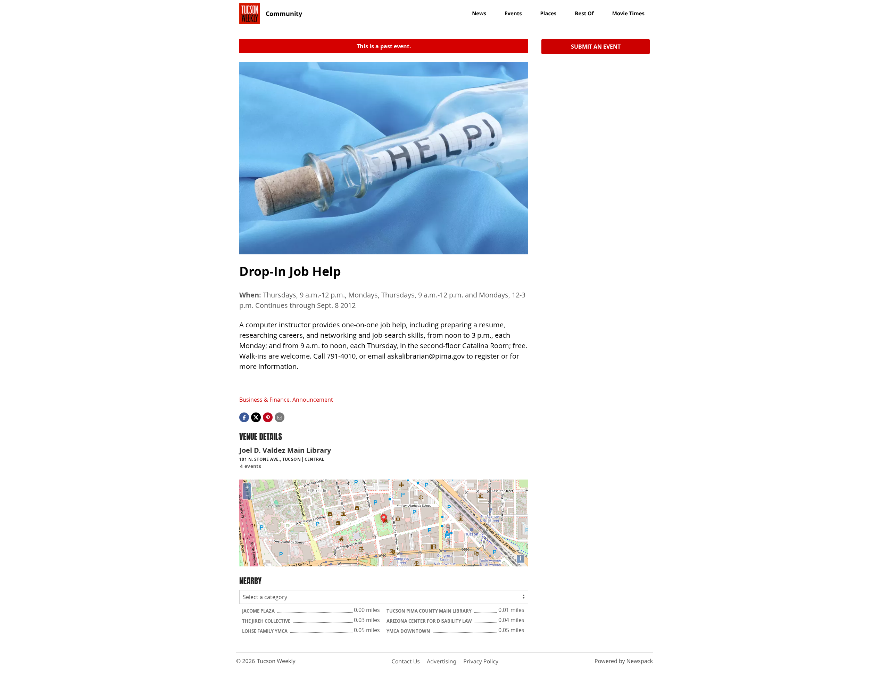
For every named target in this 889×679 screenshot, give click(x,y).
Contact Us (406, 661)
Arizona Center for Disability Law (430, 621)
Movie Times (628, 13)
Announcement (312, 399)
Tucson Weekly (276, 661)
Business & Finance (264, 399)
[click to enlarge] (383, 158)
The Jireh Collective (266, 621)
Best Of (584, 13)
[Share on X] (256, 416)
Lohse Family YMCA (265, 631)
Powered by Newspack (624, 661)
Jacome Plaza (259, 611)
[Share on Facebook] (244, 416)
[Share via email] (279, 416)
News (479, 13)
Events (513, 13)
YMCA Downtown (409, 631)
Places (548, 13)
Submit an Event (596, 46)
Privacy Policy (480, 661)
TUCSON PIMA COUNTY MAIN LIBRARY (430, 611)
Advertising (441, 661)
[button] (268, 416)
